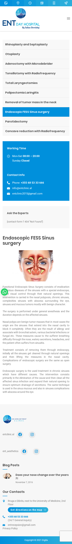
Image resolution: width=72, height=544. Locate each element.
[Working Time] (30, 3)
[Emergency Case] (66, 3)
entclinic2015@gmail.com (27, 193)
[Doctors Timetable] (42, 3)
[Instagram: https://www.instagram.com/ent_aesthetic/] (36, 451)
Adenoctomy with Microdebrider (29, 64)
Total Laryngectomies (21, 83)
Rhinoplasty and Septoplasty (26, 44)
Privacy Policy (10, 528)
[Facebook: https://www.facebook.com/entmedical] (24, 451)
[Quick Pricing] (54, 3)
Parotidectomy (16, 121)
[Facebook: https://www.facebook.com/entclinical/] (20, 434)
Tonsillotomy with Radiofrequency (30, 73)
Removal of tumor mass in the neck (30, 102)
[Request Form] (6, 3)
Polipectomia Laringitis (22, 93)
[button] (4, 292)
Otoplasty (12, 54)
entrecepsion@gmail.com (21, 525)
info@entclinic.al (22, 188)
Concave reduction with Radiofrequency (35, 131)
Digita (45, 540)
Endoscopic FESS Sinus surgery (27, 112)
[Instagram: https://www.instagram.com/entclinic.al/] (32, 434)
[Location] (18, 3)
